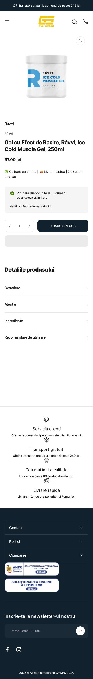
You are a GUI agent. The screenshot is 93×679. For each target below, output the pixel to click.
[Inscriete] (80, 630)
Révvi (9, 123)
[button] (46, 241)
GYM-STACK (65, 672)
